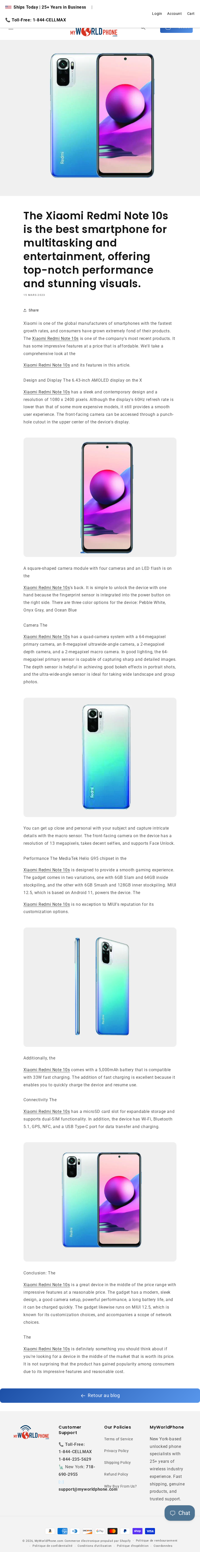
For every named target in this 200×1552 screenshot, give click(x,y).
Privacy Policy (116, 1451)
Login (157, 13)
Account (174, 13)
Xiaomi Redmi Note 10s (55, 338)
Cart (191, 13)
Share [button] (34, 310)
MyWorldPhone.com (49, 1541)
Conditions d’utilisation (95, 1546)
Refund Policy (116, 1474)
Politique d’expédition (132, 1546)
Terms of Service (118, 1439)
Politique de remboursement (157, 1540)
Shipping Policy (117, 1462)
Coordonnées (163, 1546)
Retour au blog (104, 1395)
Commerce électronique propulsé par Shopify (98, 1541)
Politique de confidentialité (53, 1546)
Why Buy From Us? (120, 1486)
